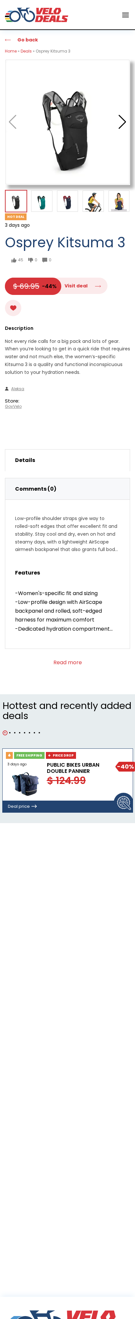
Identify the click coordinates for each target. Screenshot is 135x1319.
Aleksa (17, 389)
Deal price (19, 806)
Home (11, 51)
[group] (67, 122)
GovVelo (13, 406)
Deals (26, 51)
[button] (122, 122)
